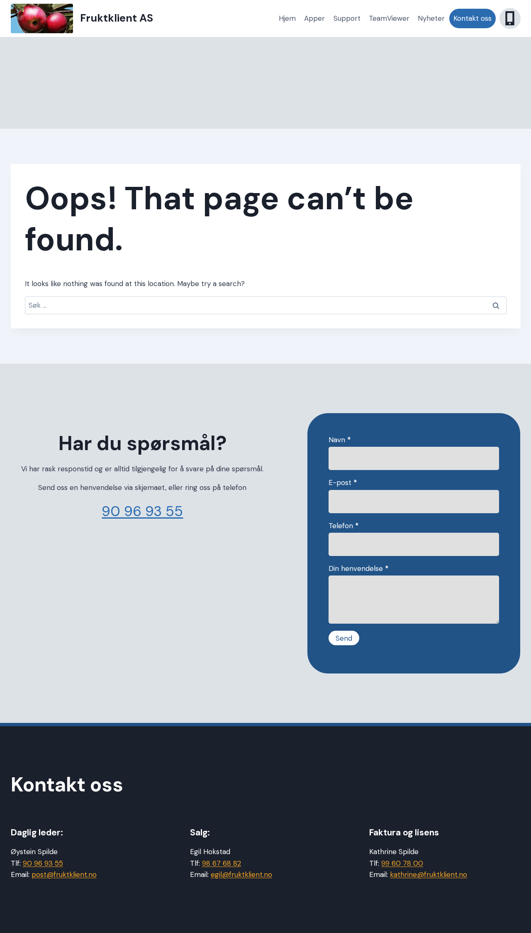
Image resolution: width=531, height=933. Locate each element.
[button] (510, 18)
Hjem (287, 18)
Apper (314, 18)
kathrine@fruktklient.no (428, 874)
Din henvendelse (359, 568)
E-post (343, 482)
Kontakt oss (472, 18)
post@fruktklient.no (64, 874)
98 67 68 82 (221, 863)
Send (344, 638)
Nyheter (431, 18)
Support (347, 18)
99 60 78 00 (402, 863)
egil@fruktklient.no (241, 874)
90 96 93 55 (142, 511)
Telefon (344, 525)
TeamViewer (389, 18)
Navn (340, 439)
